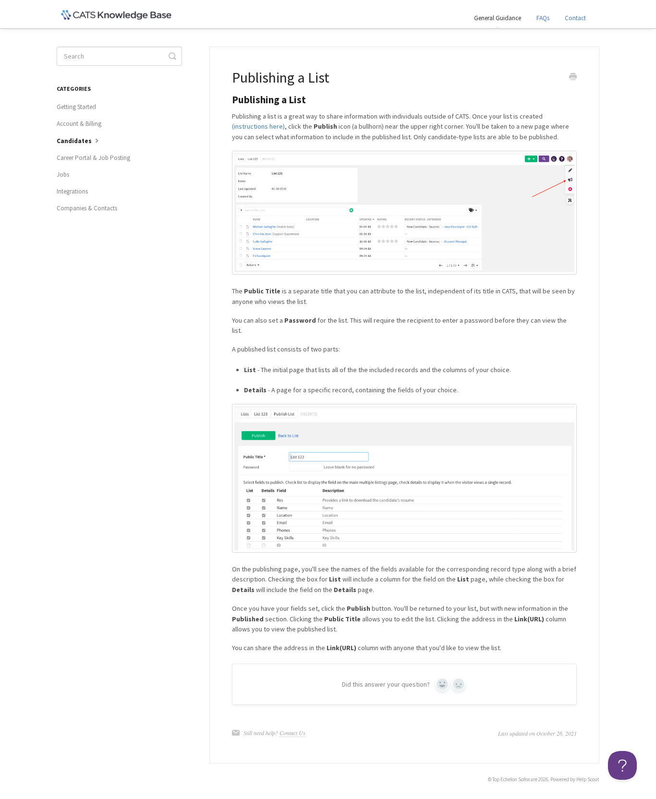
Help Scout (587, 779)
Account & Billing (79, 124)
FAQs (542, 18)
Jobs (63, 174)
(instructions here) (258, 126)
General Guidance (497, 18)
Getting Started (76, 107)
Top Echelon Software (514, 779)
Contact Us (292, 733)
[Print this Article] (573, 78)
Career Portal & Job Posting (93, 158)
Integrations (72, 191)
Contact (575, 18)
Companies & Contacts (87, 208)
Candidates (75, 141)
